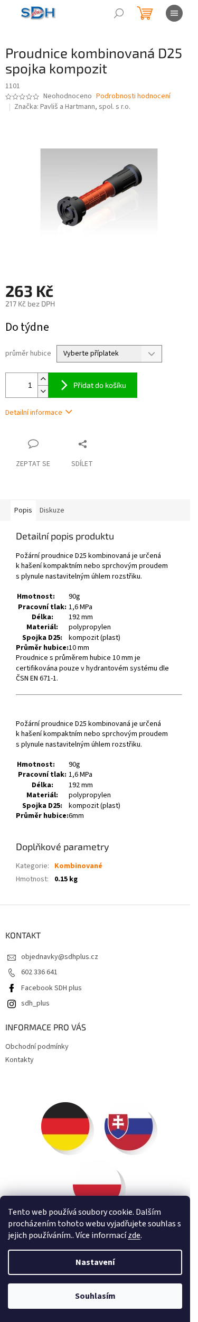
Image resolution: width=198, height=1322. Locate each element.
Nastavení (95, 1262)
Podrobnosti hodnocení (133, 96)
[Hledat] (118, 13)
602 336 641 (39, 972)
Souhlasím (95, 1296)
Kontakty (19, 1060)
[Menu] (174, 13)
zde (134, 1235)
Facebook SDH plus (51, 988)
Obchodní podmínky (37, 1046)
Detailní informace (33, 412)
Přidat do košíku (99, 384)
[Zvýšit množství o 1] (42, 379)
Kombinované (78, 866)
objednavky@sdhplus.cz (59, 957)
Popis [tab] (23, 510)
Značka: (72, 106)
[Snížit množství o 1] (42, 391)
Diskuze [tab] (52, 510)
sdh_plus (35, 1003)
